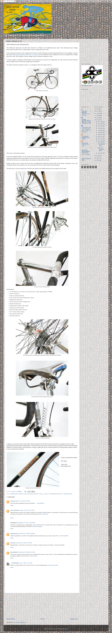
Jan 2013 (100, 153)
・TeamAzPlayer (14, 563)
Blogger (65, 628)
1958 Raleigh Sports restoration (86, 153)
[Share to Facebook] (33, 491)
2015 (98, 115)
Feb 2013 (100, 141)
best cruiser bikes (43, 514)
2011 (98, 158)
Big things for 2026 (86, 123)
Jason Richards (14, 510)
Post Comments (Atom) (20, 622)
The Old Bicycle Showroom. (56, 493)
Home (42, 619)
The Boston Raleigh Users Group (86, 137)
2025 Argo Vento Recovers (86, 114)
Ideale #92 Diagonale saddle (100, 149)
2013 (98, 120)
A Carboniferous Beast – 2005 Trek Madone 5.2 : (86, 130)
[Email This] (28, 491)
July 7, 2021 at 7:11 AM (26, 563)
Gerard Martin (14, 552)
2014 (98, 117)
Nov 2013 (100, 124)
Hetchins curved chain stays (26, 493)
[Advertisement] (42, 605)
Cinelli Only (85, 143)
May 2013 (100, 134)
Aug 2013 (100, 130)
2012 (98, 155)
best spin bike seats (53, 565)
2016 (98, 113)
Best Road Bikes (64, 535)
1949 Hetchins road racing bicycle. (101, 144)
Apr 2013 (100, 136)
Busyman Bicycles (84, 111)
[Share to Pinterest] (34, 491)
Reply (11, 505)
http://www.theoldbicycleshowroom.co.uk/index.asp (26, 54)
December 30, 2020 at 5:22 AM (27, 552)
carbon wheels (33, 556)
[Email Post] (25, 491)
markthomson (14, 533)
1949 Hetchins (14, 493)
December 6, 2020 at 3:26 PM (24, 542)
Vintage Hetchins (68, 493)
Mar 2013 (100, 139)
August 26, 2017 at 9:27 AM (27, 510)
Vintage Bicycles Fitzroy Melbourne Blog (86, 121)
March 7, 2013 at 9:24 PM (23, 501)
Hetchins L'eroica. (38, 493)
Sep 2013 (100, 128)
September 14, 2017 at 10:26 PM (26, 522)
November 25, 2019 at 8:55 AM (27, 533)
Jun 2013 (100, 132)
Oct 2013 (100, 126)
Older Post (74, 619)
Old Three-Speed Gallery (86, 151)
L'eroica (46, 493)
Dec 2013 (100, 121)
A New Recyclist (86, 127)
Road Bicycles (40, 503)
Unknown (13, 501)
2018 (98, 109)
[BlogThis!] (29, 491)
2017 (98, 111)
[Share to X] (31, 491)
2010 (98, 160)
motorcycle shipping (37, 526)
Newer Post (10, 619)
